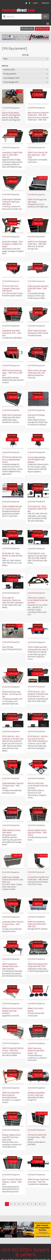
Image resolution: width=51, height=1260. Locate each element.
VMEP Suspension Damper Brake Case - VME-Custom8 (10, 966)
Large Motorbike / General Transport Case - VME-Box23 (12, 924)
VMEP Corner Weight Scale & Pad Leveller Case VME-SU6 (12, 879)
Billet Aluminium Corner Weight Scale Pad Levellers (12, 1010)
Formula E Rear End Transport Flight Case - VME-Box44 (11, 288)
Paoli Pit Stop (7, 647)
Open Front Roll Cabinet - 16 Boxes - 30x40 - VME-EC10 (12, 1182)
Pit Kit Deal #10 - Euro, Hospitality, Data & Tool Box (37, 508)
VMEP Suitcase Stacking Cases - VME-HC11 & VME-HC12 (12, 373)
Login (35, 3)
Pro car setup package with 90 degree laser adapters (36, 459)
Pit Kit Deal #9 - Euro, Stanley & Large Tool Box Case (12, 555)
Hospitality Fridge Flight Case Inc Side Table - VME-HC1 (12, 155)
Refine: (5, 66)
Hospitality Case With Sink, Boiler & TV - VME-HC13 (12, 333)
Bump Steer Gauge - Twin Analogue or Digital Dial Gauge (12, 244)
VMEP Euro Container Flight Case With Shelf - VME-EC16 (37, 924)
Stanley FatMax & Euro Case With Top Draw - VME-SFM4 (11, 1137)
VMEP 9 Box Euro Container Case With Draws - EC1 (36, 1050)
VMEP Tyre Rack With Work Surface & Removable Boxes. (10, 1095)
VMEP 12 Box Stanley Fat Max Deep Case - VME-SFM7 (37, 155)
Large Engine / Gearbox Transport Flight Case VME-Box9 (11, 201)
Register (45, 3)
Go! (45, 16)
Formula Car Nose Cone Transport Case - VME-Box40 (37, 1137)
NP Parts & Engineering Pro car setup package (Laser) (12, 459)
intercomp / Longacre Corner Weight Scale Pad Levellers (38, 600)
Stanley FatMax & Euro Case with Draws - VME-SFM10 (37, 832)
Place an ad (42, 28)
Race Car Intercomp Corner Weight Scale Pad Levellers (38, 785)
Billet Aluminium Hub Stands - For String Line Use (11, 694)
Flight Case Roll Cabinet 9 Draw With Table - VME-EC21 (38, 288)
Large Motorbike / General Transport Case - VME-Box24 (12, 785)
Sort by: (25, 55)
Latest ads (28, 28)
